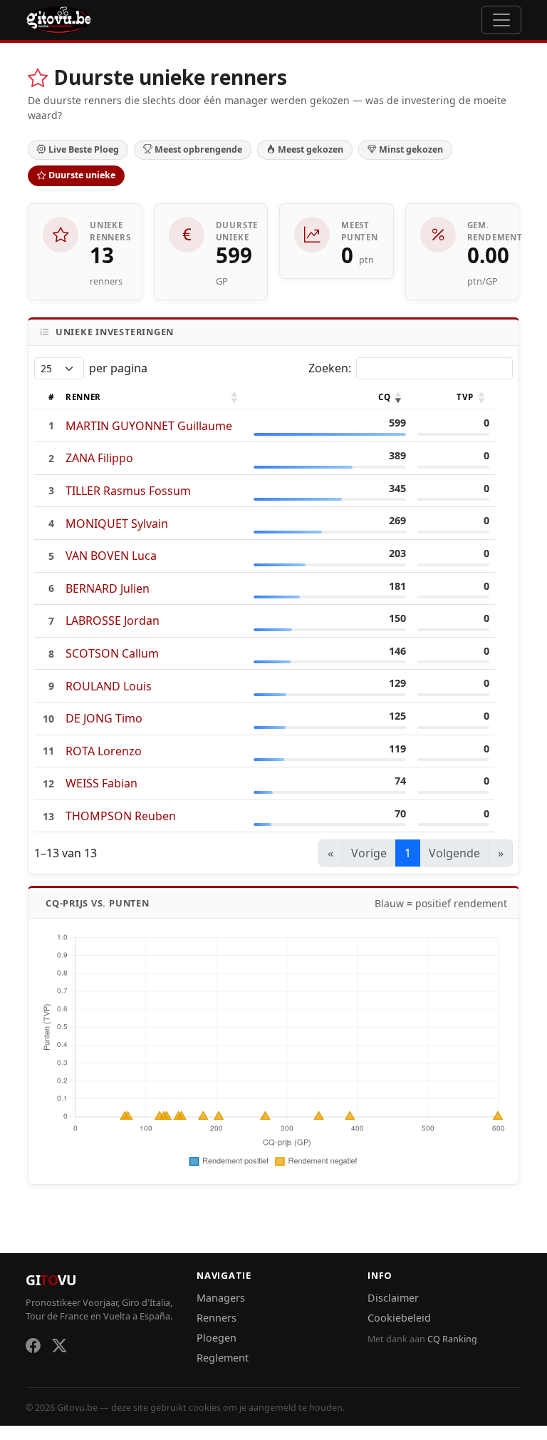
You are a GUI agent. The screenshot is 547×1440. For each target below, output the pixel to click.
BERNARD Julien (108, 588)
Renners (216, 1317)
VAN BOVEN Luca (111, 555)
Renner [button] (83, 397)
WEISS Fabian (101, 783)
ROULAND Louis (109, 686)
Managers (221, 1297)
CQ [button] (384, 397)
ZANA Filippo (99, 458)
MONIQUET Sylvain (117, 523)
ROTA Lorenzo (104, 751)
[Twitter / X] (59, 1346)
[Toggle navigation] (501, 20)
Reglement (223, 1357)
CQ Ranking (452, 1339)
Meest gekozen (310, 149)
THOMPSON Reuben (121, 816)
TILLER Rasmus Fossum (128, 491)
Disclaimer (393, 1297)
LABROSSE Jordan (113, 620)
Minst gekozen (411, 149)
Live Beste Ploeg (83, 149)
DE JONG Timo (104, 718)
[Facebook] (33, 1346)
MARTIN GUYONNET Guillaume (149, 426)
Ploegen (216, 1337)
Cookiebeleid (399, 1317)
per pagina (118, 368)
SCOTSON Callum (112, 653)
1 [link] (408, 853)
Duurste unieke (81, 175)
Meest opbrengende (198, 149)
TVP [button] (465, 397)
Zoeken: (329, 368)
